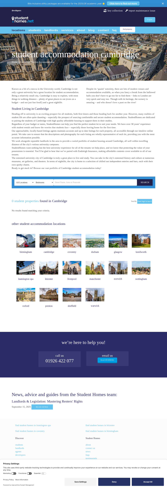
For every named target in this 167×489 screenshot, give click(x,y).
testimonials (91, 458)
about (88, 444)
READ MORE (42, 407)
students (19, 444)
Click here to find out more (123, 3)
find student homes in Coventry (30, 431)
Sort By (134, 201)
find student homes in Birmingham (102, 431)
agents (18, 451)
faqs (88, 455)
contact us (90, 448)
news (88, 451)
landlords (19, 448)
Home (14, 62)
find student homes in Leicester (100, 425)
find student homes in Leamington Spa (33, 425)
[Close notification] (162, 3)
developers (16, 10)
